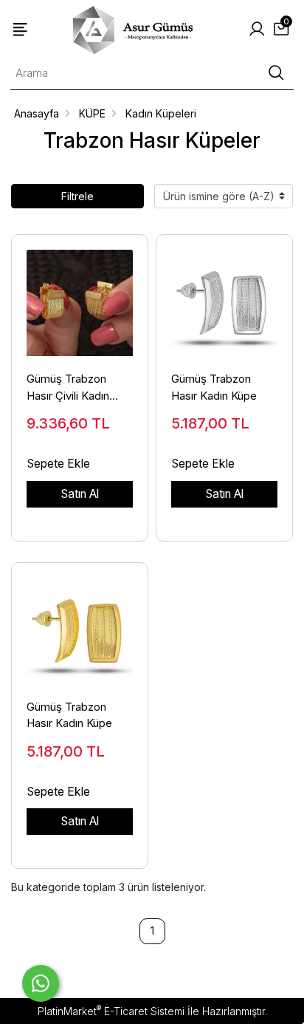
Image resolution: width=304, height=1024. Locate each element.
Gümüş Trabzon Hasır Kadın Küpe (214, 387)
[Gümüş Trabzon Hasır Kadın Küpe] (224, 295)
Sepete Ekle (58, 464)
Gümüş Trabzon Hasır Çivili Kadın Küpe (68, 388)
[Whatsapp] (40, 983)
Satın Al (80, 494)
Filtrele (77, 196)
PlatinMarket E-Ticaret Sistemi (111, 1011)
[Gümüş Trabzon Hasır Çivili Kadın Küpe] (80, 295)
